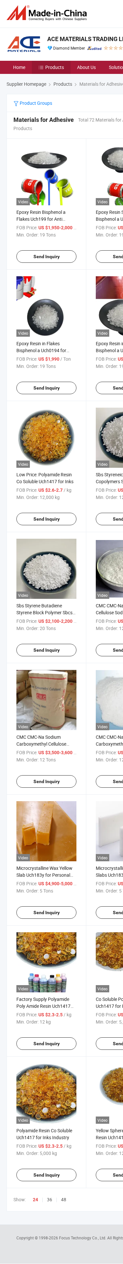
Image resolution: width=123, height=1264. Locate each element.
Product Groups (35, 103)
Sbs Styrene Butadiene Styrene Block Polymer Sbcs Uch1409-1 (44, 612)
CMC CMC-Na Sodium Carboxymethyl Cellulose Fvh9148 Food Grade (41, 744)
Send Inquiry (46, 256)
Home (19, 67)
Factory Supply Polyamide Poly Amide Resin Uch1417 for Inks (43, 1006)
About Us (86, 67)
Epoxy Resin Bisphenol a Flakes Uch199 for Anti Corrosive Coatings (41, 219)
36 (49, 1199)
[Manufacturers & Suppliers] (48, 13)
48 (63, 1199)
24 (35, 1199)
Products (54, 67)
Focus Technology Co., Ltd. (83, 1237)
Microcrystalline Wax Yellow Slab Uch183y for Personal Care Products (44, 875)
